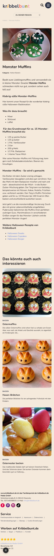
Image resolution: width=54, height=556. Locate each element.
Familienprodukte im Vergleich (11, 517)
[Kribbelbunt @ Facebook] (3, 505)
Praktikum (19, 532)
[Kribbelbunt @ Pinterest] (8, 505)
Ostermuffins (9, 324)
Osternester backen (13, 463)
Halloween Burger (16, 239)
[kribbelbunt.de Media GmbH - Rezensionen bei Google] (12, 539)
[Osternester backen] (27, 431)
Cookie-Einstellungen (35, 521)
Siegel (11, 532)
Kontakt (28, 532)
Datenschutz (38, 517)
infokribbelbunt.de (31, 500)
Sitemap (22, 521)
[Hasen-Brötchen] (27, 363)
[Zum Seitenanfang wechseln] (48, 544)
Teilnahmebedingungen (8, 521)
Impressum (27, 517)
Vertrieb (3, 532)
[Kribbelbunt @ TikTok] (18, 505)
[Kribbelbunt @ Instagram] (13, 505)
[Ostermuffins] (27, 292)
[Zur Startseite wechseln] (19, 6)
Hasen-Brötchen (11, 394)
